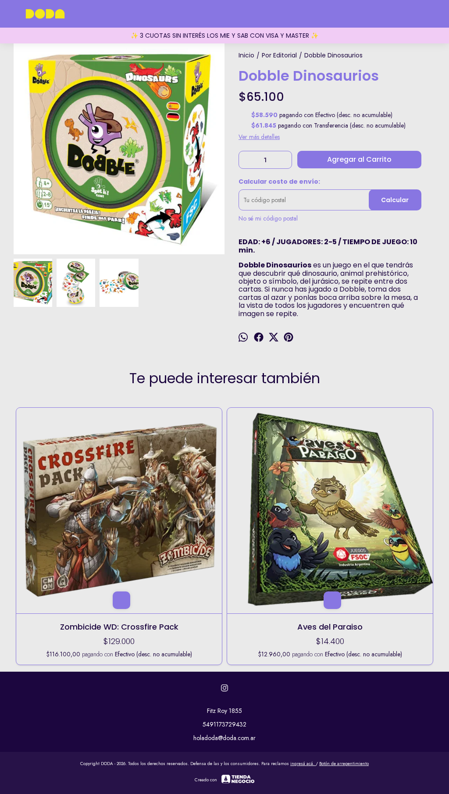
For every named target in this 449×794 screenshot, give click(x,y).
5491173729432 (224, 724)
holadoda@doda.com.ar (224, 737)
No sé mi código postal (268, 218)
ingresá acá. (303, 763)
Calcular (395, 200)
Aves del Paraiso (330, 626)
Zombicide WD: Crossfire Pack (119, 626)
